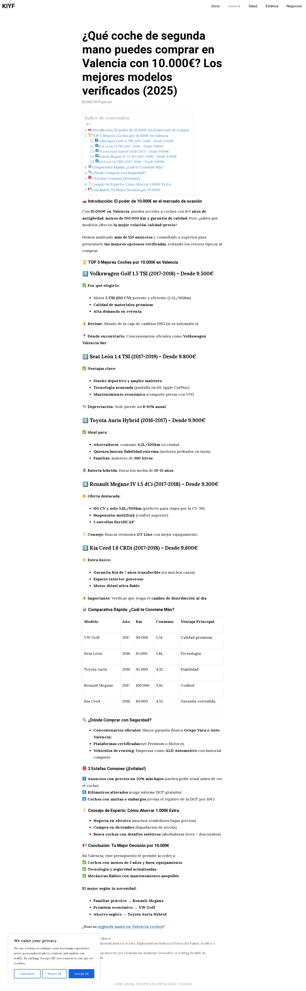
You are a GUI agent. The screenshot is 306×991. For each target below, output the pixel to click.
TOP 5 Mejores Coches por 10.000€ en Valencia (130, 136)
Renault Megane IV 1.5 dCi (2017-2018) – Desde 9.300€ (137, 156)
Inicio (215, 6)
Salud (253, 6)
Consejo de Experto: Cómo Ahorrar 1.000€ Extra (131, 184)
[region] (54, 958)
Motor (106, 939)
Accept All (81, 974)
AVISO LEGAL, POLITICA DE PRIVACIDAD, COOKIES (153, 984)
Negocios (294, 6)
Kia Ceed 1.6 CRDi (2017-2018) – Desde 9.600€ (131, 162)
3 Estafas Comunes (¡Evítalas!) (116, 178)
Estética (272, 6)
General (234, 6)
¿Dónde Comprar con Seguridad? (119, 173)
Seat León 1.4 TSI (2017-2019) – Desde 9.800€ (130, 146)
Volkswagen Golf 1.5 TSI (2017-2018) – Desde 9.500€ (136, 141)
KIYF (8, 6)
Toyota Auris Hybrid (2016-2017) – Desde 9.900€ (134, 151)
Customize (27, 974)
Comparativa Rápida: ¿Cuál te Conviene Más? (128, 167)
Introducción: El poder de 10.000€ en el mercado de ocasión (140, 130)
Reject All (54, 974)
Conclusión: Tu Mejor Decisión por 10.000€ (126, 190)
